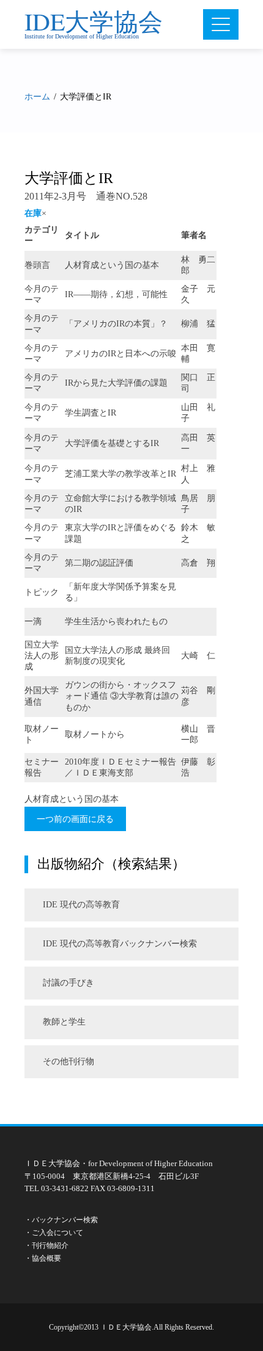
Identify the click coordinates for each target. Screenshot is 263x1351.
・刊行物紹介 (46, 1245)
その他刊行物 (68, 1061)
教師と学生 (64, 1021)
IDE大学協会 (93, 21)
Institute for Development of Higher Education (81, 36)
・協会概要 (42, 1258)
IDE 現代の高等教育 (81, 904)
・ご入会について (53, 1232)
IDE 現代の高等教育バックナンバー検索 (120, 943)
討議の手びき (68, 982)
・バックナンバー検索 (61, 1220)
